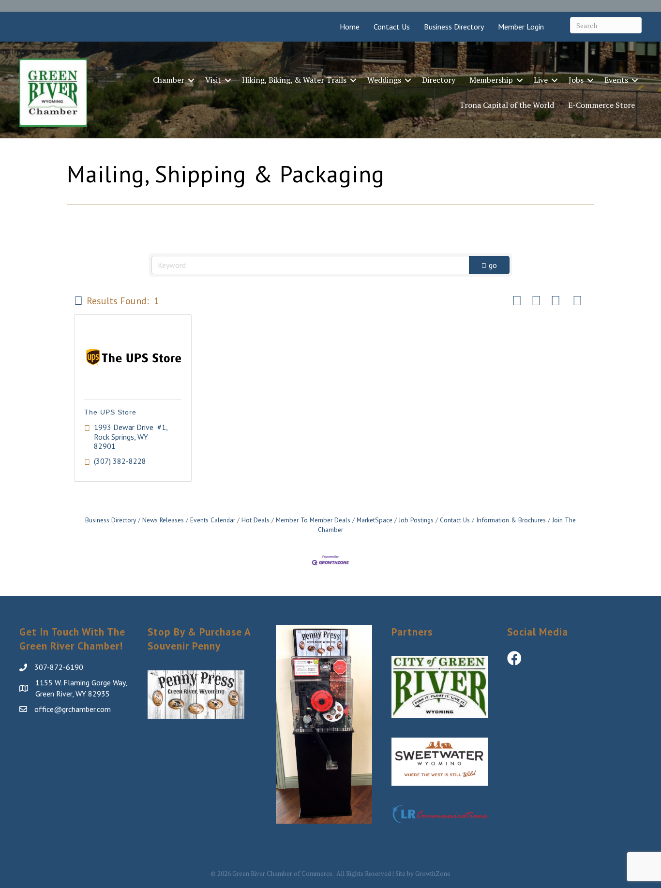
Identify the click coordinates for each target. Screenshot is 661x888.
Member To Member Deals (313, 520)
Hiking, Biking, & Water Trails (294, 79)
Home (350, 26)
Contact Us (392, 26)
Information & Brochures (511, 520)
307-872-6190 (58, 667)
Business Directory (454, 26)
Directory (438, 79)
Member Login (521, 26)
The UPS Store (110, 412)
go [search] (493, 265)
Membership (491, 79)
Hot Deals (255, 520)
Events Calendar (212, 520)
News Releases (163, 520)
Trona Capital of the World (506, 105)
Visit (213, 79)
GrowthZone (433, 873)
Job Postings (416, 520)
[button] (78, 301)
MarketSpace (374, 520)
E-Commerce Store (601, 105)
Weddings (384, 79)
